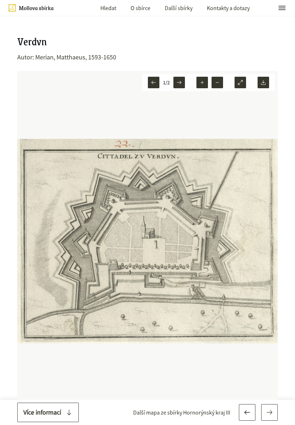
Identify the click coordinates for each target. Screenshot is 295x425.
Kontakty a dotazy (228, 8)
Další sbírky (178, 8)
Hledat (108, 8)
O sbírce (140, 8)
